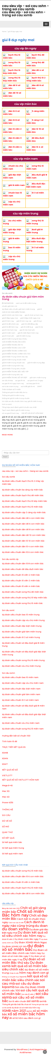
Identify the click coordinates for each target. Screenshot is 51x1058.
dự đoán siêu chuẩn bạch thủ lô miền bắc (22, 507)
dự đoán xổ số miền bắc (23, 947)
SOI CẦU (6, 815)
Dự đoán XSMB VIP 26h (14, 946)
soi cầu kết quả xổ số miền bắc (25, 992)
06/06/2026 (8, 303)
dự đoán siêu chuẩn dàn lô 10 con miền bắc (23, 541)
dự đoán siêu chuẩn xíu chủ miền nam (20, 723)
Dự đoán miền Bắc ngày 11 (28, 939)
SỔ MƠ (5, 826)
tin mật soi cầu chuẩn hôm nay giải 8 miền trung (22, 401)
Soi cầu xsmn (8, 673)
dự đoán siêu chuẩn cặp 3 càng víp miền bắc (24, 512)
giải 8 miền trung (23, 336)
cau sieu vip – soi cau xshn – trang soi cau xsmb (25, 471)
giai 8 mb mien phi (27, 330)
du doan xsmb (15, 929)
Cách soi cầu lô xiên (16, 923)
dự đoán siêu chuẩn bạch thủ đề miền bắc (23, 495)
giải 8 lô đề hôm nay (10, 327)
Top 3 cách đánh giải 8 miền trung (16, 410)
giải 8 (39, 309)
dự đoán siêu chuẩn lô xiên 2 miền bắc (21, 575)
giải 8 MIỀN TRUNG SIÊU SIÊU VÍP (15, 372)
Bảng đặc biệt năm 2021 (11, 908)
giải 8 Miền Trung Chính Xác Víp (15, 357)
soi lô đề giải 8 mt (28, 386)
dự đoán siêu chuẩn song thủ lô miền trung (23, 660)
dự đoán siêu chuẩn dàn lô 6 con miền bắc (23, 552)
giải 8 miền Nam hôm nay (28, 333)
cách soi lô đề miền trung (26, 303)
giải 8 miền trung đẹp (36, 363)
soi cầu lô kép (7, 380)
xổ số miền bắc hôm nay (23, 1016)
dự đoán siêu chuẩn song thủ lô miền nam (23, 729)
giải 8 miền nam (16, 185)
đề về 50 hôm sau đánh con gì (25, 1018)
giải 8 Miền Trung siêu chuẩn (13, 369)
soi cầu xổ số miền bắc (23, 999)
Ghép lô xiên (14, 973)
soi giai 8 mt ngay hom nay (13, 383)
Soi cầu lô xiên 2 (28, 994)
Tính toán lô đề (9, 741)
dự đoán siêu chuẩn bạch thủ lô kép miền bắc (24, 501)
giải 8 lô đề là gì (27, 327)
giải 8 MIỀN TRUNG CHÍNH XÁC (14, 351)
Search (5, 456)
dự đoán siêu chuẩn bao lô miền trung (20, 614)
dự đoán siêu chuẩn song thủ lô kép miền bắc (24, 597)
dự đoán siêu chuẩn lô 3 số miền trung (21, 637)
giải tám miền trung (38, 377)
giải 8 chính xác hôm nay (12, 315)
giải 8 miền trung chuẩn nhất (14, 360)
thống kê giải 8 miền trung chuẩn (16, 398)
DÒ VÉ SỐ (7, 821)
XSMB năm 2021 (14, 1011)
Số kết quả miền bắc (12, 842)
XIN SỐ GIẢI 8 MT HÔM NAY (32, 413)
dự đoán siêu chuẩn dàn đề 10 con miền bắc (23, 535)
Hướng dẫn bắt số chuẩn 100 (16, 736)
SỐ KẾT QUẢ (8, 838)
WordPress (22, 1049)
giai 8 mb (39, 327)
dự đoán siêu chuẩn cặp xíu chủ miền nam (23, 683)
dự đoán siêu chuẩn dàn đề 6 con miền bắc (23, 524)
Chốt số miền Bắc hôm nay (23, 913)
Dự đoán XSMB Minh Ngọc (30, 942)
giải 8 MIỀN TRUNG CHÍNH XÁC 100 (16, 354)
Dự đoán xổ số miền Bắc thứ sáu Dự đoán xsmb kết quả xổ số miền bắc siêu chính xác (24, 964)
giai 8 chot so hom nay (34, 315)
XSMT (5, 764)
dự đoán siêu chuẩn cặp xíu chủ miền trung (23, 620)
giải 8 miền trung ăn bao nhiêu (14, 339)
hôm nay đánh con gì (34, 972)
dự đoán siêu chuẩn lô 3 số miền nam (20, 700)
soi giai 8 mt (20, 380)
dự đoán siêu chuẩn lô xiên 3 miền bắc (21, 580)
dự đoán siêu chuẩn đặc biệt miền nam (21, 688)
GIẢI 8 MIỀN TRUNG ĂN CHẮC (14, 342)
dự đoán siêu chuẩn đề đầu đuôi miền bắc (22, 569)
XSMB (5, 753)
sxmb (43, 1001)
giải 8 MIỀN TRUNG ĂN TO (12, 345)
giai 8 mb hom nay (9, 330)
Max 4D (6, 797)
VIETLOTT (7, 775)
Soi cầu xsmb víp (10, 559)
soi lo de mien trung (10, 386)
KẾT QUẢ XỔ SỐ (10, 770)
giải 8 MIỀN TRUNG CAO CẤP (14, 348)
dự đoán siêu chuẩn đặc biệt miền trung (21, 626)
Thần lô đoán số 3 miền (11, 389)
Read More (7, 435)
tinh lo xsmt (7, 404)
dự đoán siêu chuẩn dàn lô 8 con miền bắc (23, 563)
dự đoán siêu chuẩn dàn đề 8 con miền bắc (23, 529)
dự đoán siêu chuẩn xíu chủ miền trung (21, 666)
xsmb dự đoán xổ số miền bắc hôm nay (23, 1008)
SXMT (39, 386)
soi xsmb (33, 1001)
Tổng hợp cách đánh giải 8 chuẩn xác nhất (19, 407)
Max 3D (6, 791)
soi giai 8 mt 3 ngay (35, 380)
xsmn (29, 1011)
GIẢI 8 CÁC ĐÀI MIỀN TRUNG (13, 312)
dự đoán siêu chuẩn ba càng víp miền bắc (22, 490)
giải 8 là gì (38, 321)
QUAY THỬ (7, 832)
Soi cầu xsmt (7, 293)
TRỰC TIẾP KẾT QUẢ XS (14, 747)
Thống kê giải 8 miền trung (13, 395)
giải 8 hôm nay (8, 321)
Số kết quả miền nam (12, 853)
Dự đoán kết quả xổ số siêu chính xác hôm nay (25, 934)
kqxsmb (23, 977)
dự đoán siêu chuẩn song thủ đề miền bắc (23, 592)
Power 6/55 (7, 802)
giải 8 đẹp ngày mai (10, 318)
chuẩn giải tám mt (9, 306)
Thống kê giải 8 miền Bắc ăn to (14, 392)
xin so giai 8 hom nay (10, 413)
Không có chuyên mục (10, 977)
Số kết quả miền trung (13, 848)
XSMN (5, 758)
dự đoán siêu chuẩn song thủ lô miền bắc (22, 603)
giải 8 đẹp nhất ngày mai (30, 318)
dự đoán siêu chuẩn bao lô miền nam (20, 677)
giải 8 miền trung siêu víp (12, 374)
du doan (41, 926)
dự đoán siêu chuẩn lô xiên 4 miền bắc (21, 586)
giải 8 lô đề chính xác (10, 324)
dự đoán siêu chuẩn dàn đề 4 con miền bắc (23, 518)
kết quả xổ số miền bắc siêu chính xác (25, 978)
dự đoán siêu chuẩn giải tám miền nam (21, 694)
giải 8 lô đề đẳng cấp (29, 324)
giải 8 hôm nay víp (23, 321)
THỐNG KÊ (7, 809)
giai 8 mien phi (8, 336)
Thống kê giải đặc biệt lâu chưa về (16, 1004)
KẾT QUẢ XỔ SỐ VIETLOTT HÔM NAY (20, 780)
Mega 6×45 (7, 785)
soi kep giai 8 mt (33, 383)
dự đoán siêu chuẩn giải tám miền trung (23, 298)
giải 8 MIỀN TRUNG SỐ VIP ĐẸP (14, 377)
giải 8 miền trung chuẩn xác (13, 363)
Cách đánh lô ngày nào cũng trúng (23, 924)
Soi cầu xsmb (8, 477)
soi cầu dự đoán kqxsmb (21, 985)
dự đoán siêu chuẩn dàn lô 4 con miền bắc (23, 546)
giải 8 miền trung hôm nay (13, 366)
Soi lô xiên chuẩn (17, 1001)
